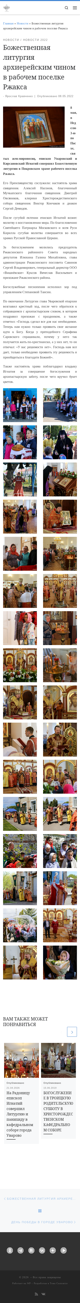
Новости (22, 23)
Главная (8, 23)
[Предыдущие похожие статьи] (61, 1032)
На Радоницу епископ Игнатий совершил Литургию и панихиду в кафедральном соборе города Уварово (20, 1114)
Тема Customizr (59, 1283)
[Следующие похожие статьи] (72, 1032)
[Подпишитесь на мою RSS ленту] (36, 1294)
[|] (6, 7)
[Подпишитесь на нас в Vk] (43, 1294)
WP (29, 1283)
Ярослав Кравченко (19, 96)
